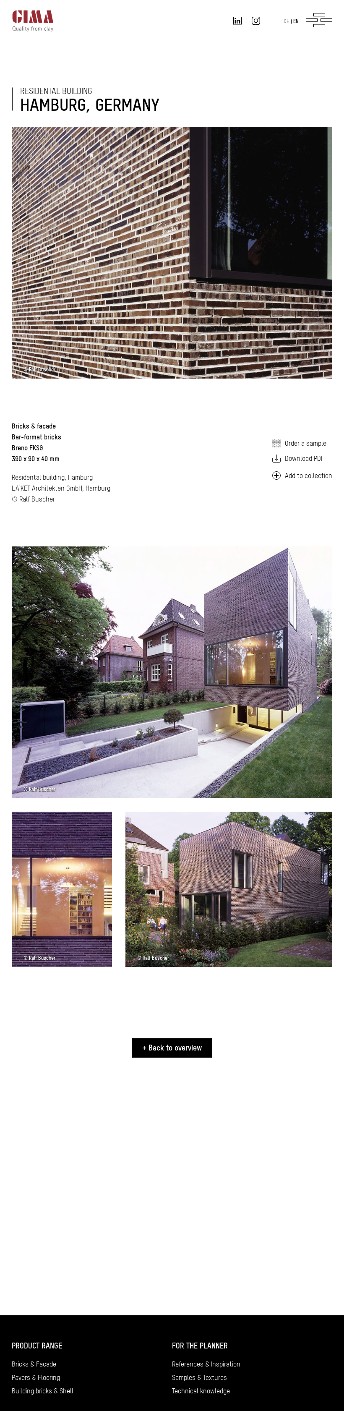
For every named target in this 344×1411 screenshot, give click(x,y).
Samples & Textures (199, 1377)
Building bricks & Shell (42, 1391)
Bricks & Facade (34, 1364)
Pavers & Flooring (36, 1377)
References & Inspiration (206, 1364)
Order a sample (305, 443)
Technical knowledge (201, 1391)
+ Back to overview (172, 1047)
